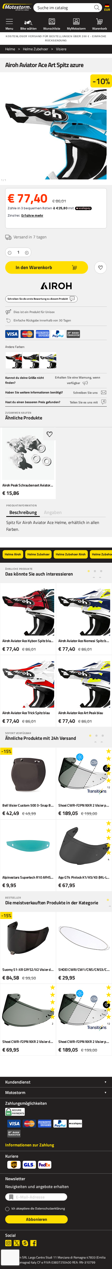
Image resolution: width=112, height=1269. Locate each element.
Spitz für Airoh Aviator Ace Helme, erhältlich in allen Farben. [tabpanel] (52, 525)
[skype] (25, 1243)
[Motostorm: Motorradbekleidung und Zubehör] (17, 8)
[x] (17, 1243)
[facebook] (33, 1243)
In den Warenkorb (34, 267)
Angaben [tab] (53, 512)
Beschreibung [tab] (23, 512)
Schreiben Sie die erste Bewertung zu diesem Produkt (38, 299)
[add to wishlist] (49, 434)
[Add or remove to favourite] (100, 267)
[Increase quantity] (27, 252)
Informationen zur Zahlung (29, 1145)
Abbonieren (36, 1219)
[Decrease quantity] (10, 252)
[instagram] (8, 1243)
